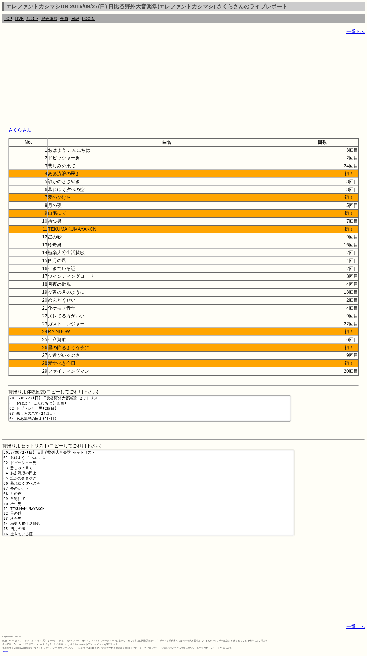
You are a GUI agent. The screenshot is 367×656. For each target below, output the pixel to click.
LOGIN (88, 18)
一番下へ (355, 31)
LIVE (19, 18)
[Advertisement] (174, 80)
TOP (8, 18)
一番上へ (355, 626)
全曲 (64, 18)
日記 (75, 18)
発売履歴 (49, 18)
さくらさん (19, 129)
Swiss (5, 651)
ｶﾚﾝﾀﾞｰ (32, 18)
